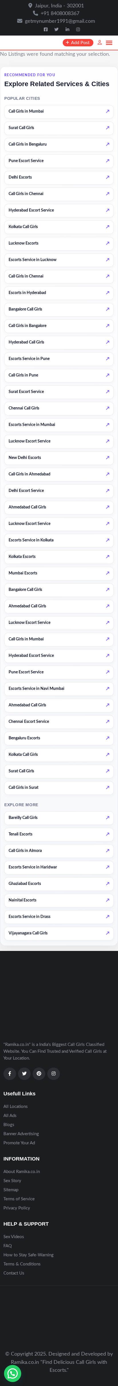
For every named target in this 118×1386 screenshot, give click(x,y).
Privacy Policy (16, 1208)
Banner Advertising (21, 1134)
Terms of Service (19, 1199)
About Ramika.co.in (21, 1172)
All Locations (15, 1106)
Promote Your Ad (19, 1143)
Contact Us (13, 1273)
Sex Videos (13, 1237)
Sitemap (10, 1190)
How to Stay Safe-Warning (28, 1255)
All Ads (10, 1116)
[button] (12, 1373)
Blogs (8, 1125)
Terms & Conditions (22, 1264)
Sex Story (12, 1181)
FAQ (7, 1246)
